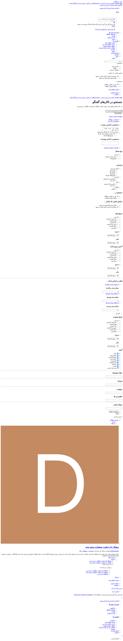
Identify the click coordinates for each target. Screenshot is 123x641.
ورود (113, 26)
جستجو (113, 49)
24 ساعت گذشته (111, 219)
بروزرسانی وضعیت (110, 156)
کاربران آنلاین (111, 37)
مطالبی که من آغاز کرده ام (107, 48)
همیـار (115, 366)
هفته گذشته (112, 221)
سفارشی (113, 228)
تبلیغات (116, 54)
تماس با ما (115, 591)
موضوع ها (113, 158)
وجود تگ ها (108, 135)
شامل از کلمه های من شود (106, 76)
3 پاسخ (113, 559)
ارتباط (113, 423)
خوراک (117, 577)
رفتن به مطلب (118, 1)
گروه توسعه (113, 362)
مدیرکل (114, 364)
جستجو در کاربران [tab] (113, 121)
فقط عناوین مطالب (110, 86)
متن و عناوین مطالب (110, 84)
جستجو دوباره (118, 113)
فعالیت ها (116, 41)
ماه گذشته (113, 222)
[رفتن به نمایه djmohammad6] (60, 543)
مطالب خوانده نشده (109, 46)
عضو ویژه (114, 360)
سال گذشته (112, 226)
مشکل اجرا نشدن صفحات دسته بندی (102, 547)
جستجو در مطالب (113, 411)
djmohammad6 (114, 551)
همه (115, 155)
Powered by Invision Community (83, 594)
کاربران (118, 313)
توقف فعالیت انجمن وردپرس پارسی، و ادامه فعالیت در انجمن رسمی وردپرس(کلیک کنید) (96, 3)
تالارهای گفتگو (111, 34)
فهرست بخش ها (114, 32)
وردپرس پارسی (112, 368)
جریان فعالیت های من (108, 44)
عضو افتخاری (113, 357)
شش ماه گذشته (111, 224)
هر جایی (114, 66)
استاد (115, 353)
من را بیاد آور (111, 24)
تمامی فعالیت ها (110, 42)
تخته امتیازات (115, 53)
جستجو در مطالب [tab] (113, 119)
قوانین (113, 36)
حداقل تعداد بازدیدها (112, 303)
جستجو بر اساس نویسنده (111, 147)
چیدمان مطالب (114, 420)
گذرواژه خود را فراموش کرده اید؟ (105, 29)
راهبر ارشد (113, 355)
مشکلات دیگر (83, 551)
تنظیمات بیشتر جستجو (115, 116)
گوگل (114, 68)
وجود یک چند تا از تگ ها (105, 134)
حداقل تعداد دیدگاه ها (112, 284)
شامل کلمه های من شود (107, 78)
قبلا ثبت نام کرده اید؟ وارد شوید (109, 8)
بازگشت (112, 608)
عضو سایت (113, 359)
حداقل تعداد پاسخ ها (112, 293)
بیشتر (113, 39)
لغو (117, 413)
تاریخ (113, 421)
